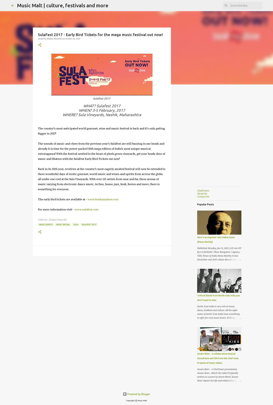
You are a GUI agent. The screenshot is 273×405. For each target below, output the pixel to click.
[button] (40, 45)
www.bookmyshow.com (103, 199)
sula (75, 225)
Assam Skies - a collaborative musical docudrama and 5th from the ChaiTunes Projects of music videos (218, 358)
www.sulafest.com (86, 209)
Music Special (63, 225)
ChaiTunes (203, 190)
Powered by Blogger (138, 394)
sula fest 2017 (89, 225)
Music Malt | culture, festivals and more (62, 5)
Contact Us (203, 196)
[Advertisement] (187, 136)
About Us (202, 193)
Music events (46, 225)
